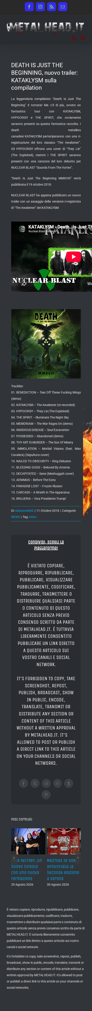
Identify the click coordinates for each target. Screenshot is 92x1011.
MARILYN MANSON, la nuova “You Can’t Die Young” (26, 866)
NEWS (15, 517)
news (32, 517)
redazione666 (24, 510)
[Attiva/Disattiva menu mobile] (83, 37)
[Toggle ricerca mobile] (74, 37)
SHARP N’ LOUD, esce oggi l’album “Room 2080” (63, 866)
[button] (14, 854)
